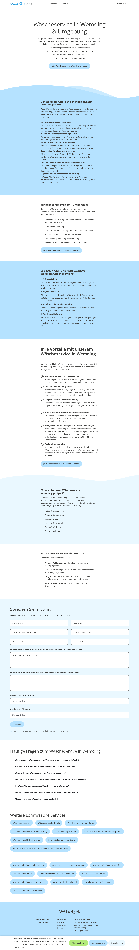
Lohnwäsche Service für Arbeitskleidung (30, 831)
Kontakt (65, 4)
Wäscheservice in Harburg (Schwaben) (68, 865)
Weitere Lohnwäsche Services (38, 815)
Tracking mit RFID (81, 930)
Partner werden (42, 922)
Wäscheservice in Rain (22, 873)
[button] (69, 760)
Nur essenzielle (98, 943)
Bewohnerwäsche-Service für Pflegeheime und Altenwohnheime (40, 848)
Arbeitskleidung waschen (65, 831)
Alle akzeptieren (78, 943)
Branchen (53, 4)
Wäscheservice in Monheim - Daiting (28, 865)
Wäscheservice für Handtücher (81, 823)
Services (40, 4)
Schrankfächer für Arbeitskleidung (87, 922)
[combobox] (100, 632)
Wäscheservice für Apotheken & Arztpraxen (102, 831)
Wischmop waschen (21, 823)
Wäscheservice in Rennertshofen (107, 865)
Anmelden (121, 4)
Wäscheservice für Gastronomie (26, 840)
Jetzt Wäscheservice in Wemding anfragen (69, 66)
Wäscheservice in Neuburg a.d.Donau (29, 882)
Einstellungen (117, 943)
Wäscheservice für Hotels (49, 823)
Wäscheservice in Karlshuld (65, 882)
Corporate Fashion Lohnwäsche (61, 840)
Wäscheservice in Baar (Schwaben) (28, 891)
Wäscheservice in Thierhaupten (98, 882)
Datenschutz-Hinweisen (45, 944)
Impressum (18, 947)
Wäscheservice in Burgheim (94, 873)
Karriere (60, 922)
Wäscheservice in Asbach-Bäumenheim (57, 873)
